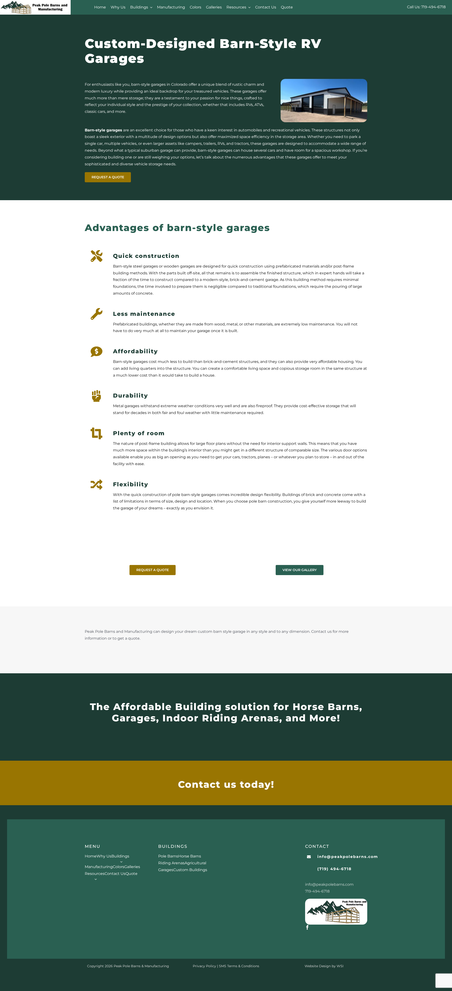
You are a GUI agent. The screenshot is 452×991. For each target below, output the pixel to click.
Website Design (318, 966)
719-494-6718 (433, 7)
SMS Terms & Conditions (239, 966)
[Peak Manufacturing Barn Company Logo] (336, 900)
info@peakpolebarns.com (329, 884)
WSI (340, 966)
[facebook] (307, 927)
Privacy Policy (204, 966)
